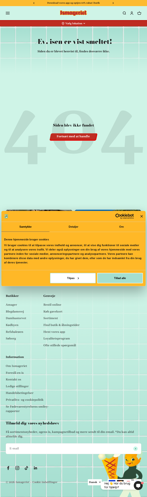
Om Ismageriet (16, 366)
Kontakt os (13, 379)
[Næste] (113, 3)
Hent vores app (54, 332)
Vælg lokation (73, 23)
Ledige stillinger (17, 386)
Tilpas (71, 277)
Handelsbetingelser (20, 393)
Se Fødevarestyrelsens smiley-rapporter (27, 409)
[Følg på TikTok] (26, 468)
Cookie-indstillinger (44, 482)
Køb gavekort (52, 311)
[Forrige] (33, 3)
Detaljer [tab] (74, 226)
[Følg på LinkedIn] (35, 468)
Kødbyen (12, 325)
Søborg (11, 338)
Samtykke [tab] (25, 226)
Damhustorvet (16, 318)
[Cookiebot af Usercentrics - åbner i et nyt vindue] (118, 216)
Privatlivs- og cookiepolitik (25, 400)
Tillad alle (120, 277)
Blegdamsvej (15, 311)
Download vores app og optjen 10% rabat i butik (73, 3)
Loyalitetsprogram (56, 338)
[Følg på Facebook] (8, 468)
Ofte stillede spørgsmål (59, 345)
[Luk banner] (141, 216)
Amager (11, 305)
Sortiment (50, 318)
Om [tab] (121, 226)
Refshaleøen (14, 332)
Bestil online (52, 305)
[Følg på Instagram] (17, 468)
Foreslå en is (15, 373)
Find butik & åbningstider (61, 325)
